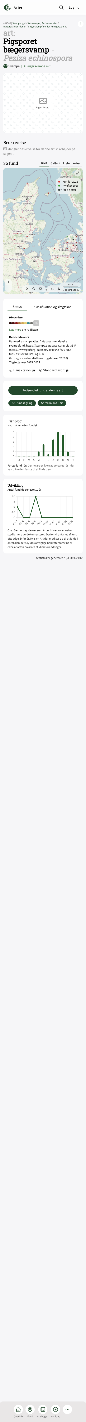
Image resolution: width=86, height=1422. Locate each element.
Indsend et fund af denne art (43, 390)
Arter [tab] (76, 163)
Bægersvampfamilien (40, 26)
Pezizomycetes (50, 23)
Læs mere (15, 330)
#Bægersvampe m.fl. (36, 66)
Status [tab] (17, 306)
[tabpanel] (43, 345)
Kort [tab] (44, 163)
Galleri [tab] (55, 163)
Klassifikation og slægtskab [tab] (53, 307)
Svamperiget (19, 23)
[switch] (27, 288)
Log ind (74, 7)
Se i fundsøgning (22, 403)
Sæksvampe (34, 23)
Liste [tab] (66, 163)
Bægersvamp (59, 26)
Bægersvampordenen (15, 26)
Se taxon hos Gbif (52, 403)
